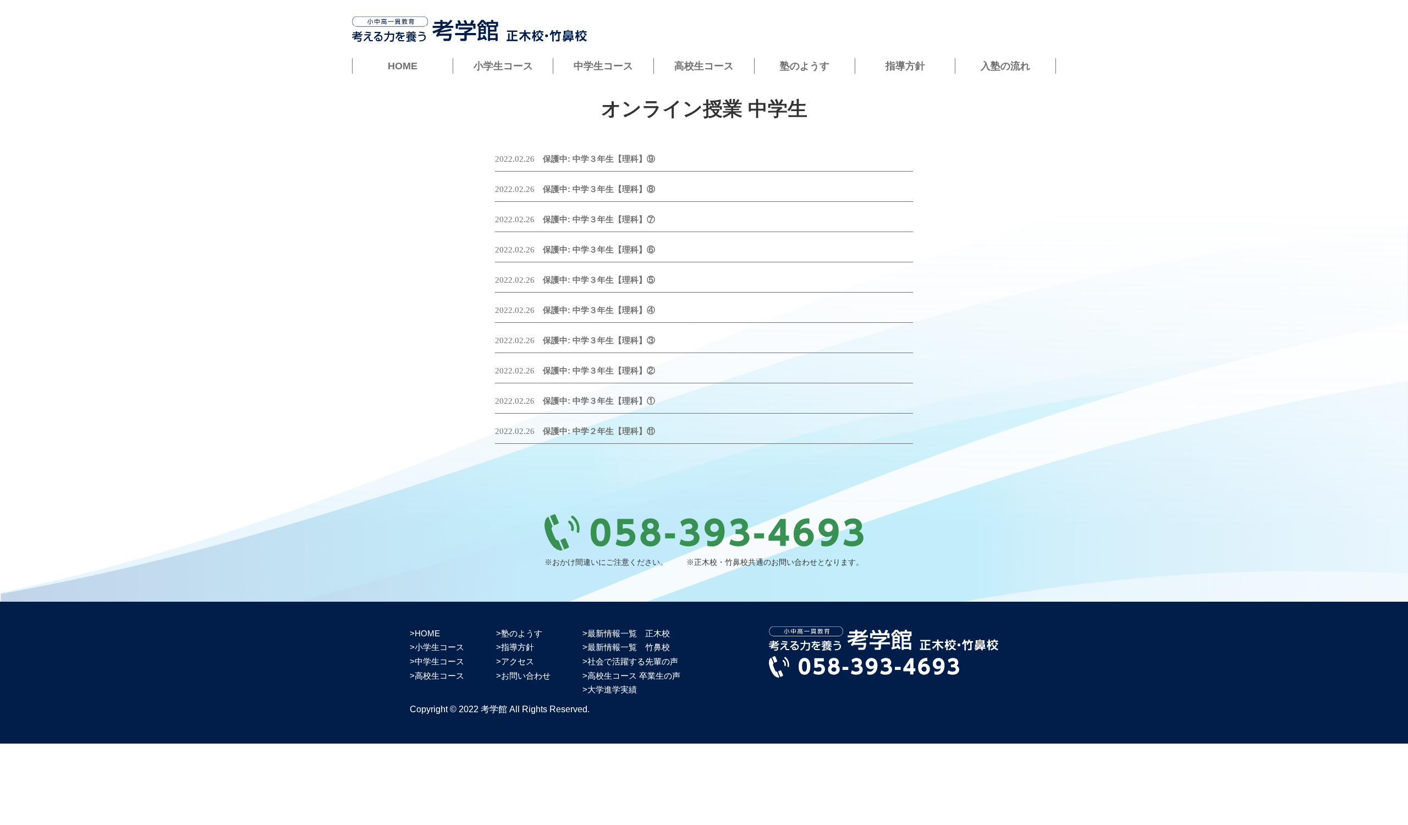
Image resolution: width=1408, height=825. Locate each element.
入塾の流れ (1005, 66)
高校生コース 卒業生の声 (633, 675)
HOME (402, 66)
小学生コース (503, 66)
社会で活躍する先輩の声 (632, 661)
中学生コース (603, 66)
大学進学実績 (612, 689)
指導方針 (905, 66)
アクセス (517, 661)
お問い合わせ (526, 675)
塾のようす (804, 66)
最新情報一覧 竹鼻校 (628, 647)
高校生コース (704, 66)
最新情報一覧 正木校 (628, 633)
